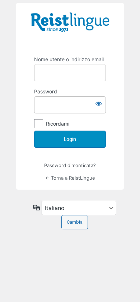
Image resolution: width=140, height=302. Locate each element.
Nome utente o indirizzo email (69, 59)
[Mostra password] (99, 103)
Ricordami (57, 124)
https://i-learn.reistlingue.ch (70, 27)
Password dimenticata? (70, 165)
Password (45, 91)
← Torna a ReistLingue (70, 178)
